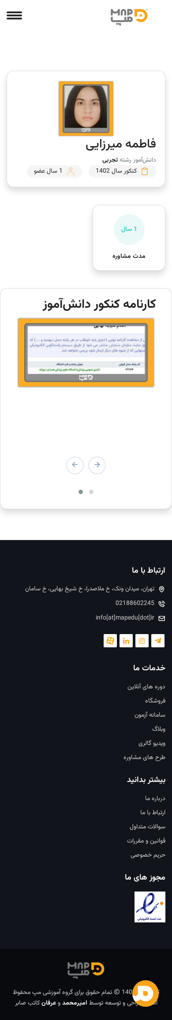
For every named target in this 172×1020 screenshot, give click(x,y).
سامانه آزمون (150, 715)
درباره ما (155, 799)
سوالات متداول (147, 827)
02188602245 (135, 603)
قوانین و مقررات (146, 841)
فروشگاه (155, 701)
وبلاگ (158, 729)
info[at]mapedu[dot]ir (125, 618)
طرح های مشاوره (144, 758)
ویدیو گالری (151, 743)
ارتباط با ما (152, 813)
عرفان (48, 1003)
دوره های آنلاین (146, 687)
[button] (91, 491)
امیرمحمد (74, 1003)
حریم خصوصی (148, 855)
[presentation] (97, 465)
